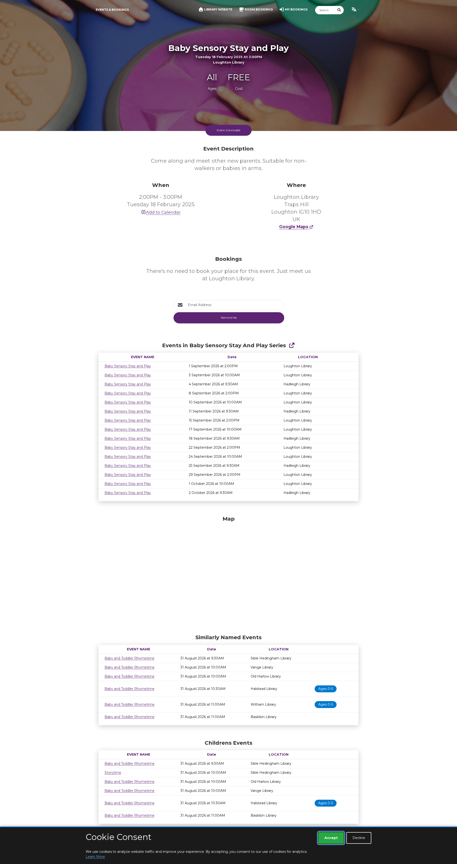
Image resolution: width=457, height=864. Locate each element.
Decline (359, 838)
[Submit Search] (339, 10)
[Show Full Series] (291, 345)
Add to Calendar (163, 212)
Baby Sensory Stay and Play (127, 366)
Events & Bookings (112, 9)
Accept (331, 838)
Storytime (112, 772)
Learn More (95, 856)
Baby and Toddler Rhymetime (129, 658)
